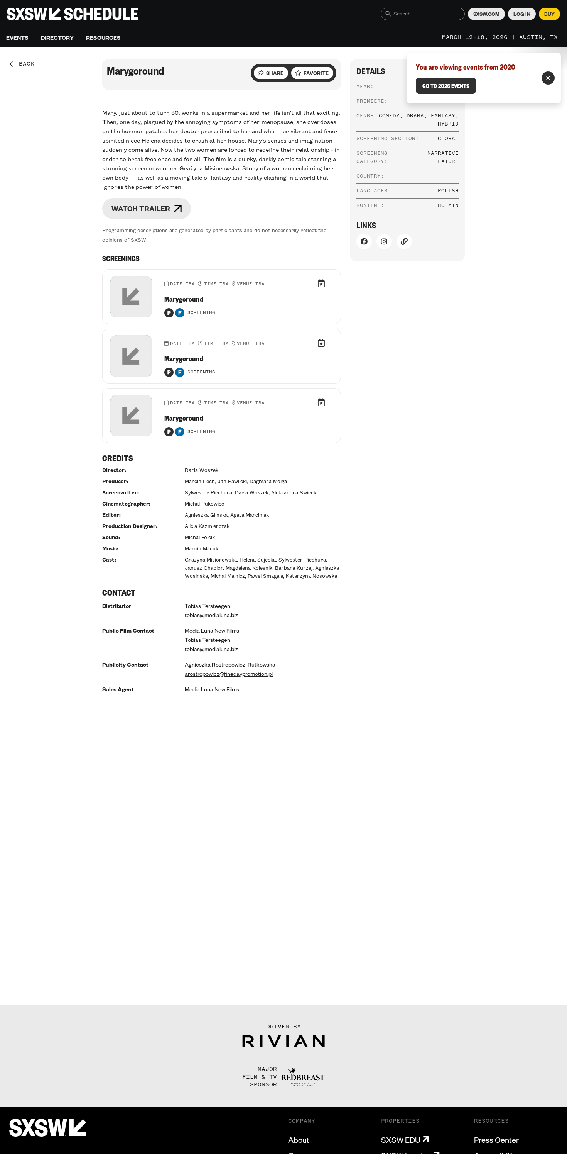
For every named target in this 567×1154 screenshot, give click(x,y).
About (298, 1139)
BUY (549, 14)
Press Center (496, 1139)
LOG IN (521, 14)
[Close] (548, 78)
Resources (103, 37)
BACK (24, 64)
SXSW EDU (400, 1139)
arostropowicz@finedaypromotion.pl (229, 673)
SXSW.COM (486, 14)
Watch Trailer (140, 208)
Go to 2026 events (445, 86)
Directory (57, 37)
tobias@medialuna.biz (211, 614)
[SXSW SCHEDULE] (72, 14)
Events (17, 37)
